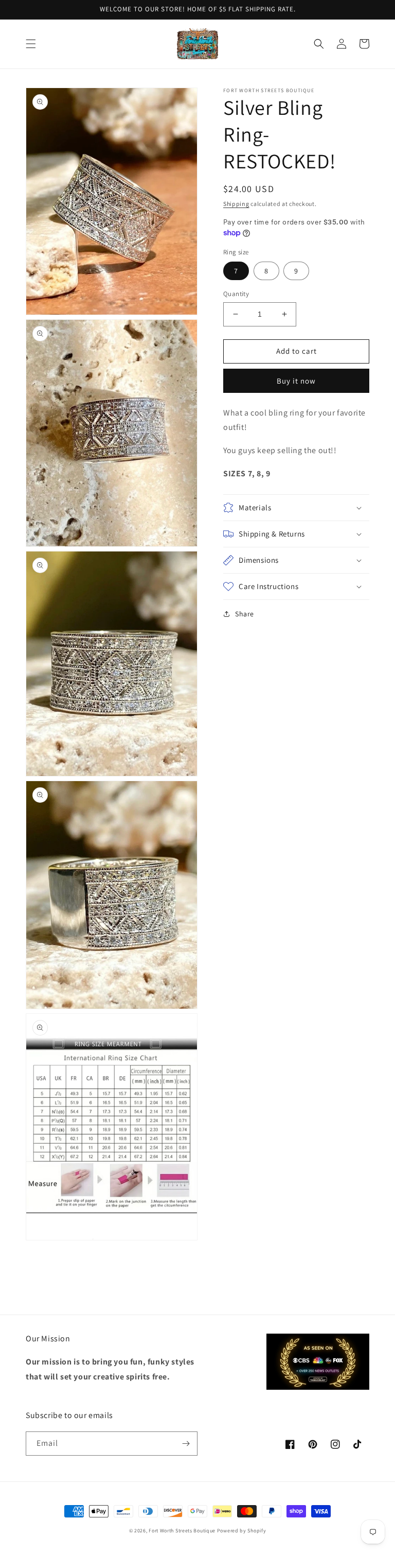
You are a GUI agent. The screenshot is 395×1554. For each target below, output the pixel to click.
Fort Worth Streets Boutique (182, 1530)
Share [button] (244, 613)
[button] (31, 43)
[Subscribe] (185, 1443)
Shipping (236, 204)
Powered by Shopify (241, 1530)
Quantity (236, 293)
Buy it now (296, 381)
